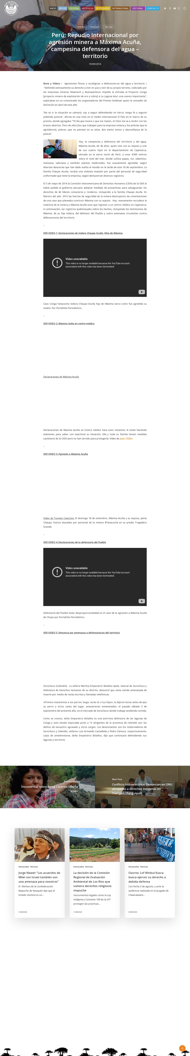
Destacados (95, 27)
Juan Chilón (126, 438)
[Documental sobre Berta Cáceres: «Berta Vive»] (47, 787)
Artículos (81, 27)
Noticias (109, 27)
